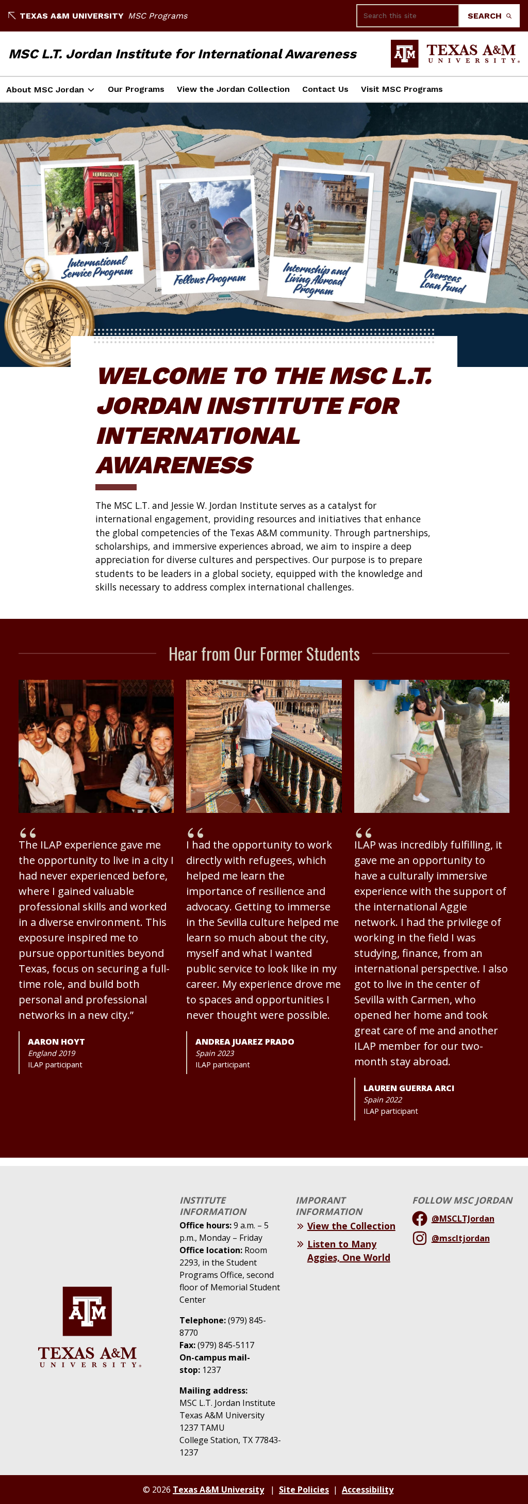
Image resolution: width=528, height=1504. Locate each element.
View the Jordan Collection (233, 89)
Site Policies (304, 1489)
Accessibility (367, 1489)
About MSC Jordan (45, 89)
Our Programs (136, 89)
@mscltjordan (461, 1238)
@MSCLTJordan (463, 1218)
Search (486, 16)
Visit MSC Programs (402, 89)
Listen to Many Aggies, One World (348, 1250)
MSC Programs (157, 16)
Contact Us (325, 89)
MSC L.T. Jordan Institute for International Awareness (182, 53)
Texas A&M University (72, 16)
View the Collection (351, 1226)
